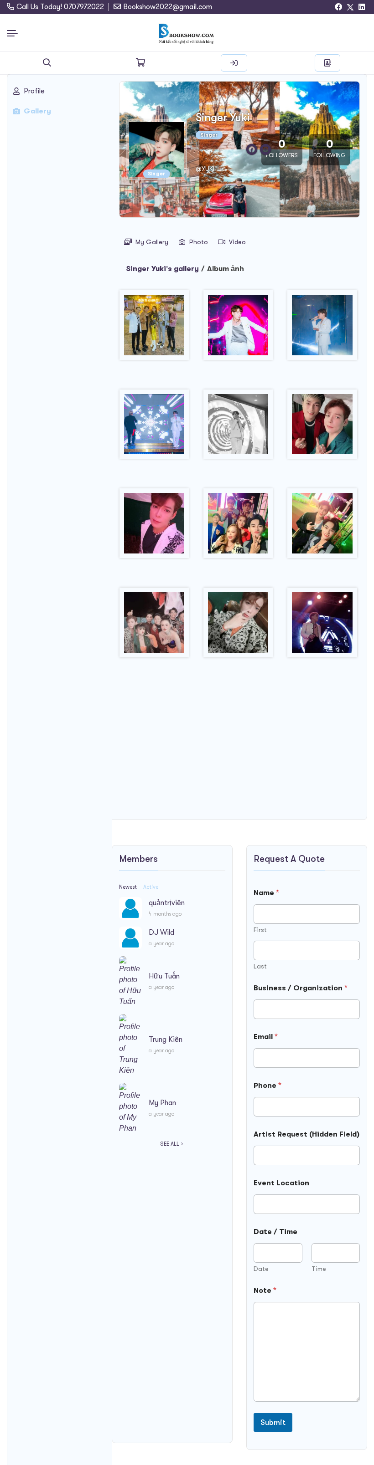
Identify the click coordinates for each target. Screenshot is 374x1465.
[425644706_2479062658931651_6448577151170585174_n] (322, 626)
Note (265, 1290)
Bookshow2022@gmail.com (167, 7)
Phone (267, 1085)
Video (237, 242)
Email (266, 1037)
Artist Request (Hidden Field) (306, 1134)
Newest (128, 887)
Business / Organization (301, 988)
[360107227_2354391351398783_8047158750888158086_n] (322, 328)
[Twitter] (350, 7)
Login (234, 63)
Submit (273, 1422)
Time (319, 1268)
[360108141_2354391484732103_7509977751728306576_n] (154, 427)
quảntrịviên (167, 903)
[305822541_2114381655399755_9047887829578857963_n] (238, 328)
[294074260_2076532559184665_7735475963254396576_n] (154, 328)
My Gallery (151, 242)
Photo (198, 242)
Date (261, 1268)
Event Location (281, 1183)
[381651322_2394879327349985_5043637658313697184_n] (238, 427)
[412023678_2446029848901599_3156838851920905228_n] (322, 526)
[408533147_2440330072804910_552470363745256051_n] (154, 526)
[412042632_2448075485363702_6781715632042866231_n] (154, 626)
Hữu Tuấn (164, 976)
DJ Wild (161, 932)
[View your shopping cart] (140, 62)
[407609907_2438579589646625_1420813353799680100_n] (322, 427)
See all (169, 1144)
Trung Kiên (165, 1039)
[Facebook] (338, 7)
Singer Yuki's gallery (162, 269)
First (260, 929)
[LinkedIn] (361, 7)
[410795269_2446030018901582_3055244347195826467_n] (238, 526)
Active (150, 887)
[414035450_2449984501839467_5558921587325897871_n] (238, 626)
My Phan (162, 1103)
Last (260, 966)
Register (327, 63)
